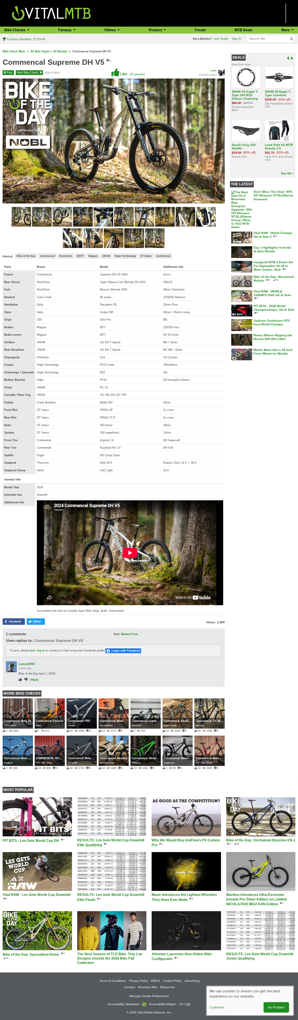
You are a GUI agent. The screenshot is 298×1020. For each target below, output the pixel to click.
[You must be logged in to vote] (20, 679)
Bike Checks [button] (15, 30)
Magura (93, 256)
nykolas (72, 725)
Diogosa (136, 762)
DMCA (155, 980)
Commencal (47, 256)
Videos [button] (110, 30)
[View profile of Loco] (221, 72)
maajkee (8, 762)
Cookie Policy (172, 980)
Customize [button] (216, 1007)
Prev (10, 72)
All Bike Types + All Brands (48, 51)
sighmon (199, 725)
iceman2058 (26, 664)
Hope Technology (125, 256)
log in (41, 650)
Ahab (38, 725)
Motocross (167, 987)
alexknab (136, 725)
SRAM (106, 256)
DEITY (80, 256)
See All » (287, 173)
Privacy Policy (138, 980)
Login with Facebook (126, 650)
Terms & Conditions (112, 980)
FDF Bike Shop (44, 762)
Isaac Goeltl (170, 725)
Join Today (221, 38)
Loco (213, 70)
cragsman (169, 762)
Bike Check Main (14, 51)
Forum (200, 30)
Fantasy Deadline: (25, 39)
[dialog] (250, 1001)
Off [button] (188, 1004)
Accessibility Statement (123, 1004)
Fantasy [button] (65, 30)
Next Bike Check (27, 72)
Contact (129, 987)
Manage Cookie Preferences (149, 996)
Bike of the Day (26, 256)
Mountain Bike (148, 987)
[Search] (291, 39)
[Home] (51, 13)
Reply (35, 679)
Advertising (192, 980)
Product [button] (156, 30)
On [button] (181, 1004)
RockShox (65, 256)
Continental (163, 256)
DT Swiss (146, 256)
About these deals (241, 64)
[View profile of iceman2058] (11, 666)
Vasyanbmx (10, 725)
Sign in (236, 38)
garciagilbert (106, 725)
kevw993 (72, 762)
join (32, 650)
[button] (22, 217)
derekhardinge (107, 762)
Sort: (116, 634)
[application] (130, 552)
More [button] (286, 30)
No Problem (276, 1007)
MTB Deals (243, 30)
